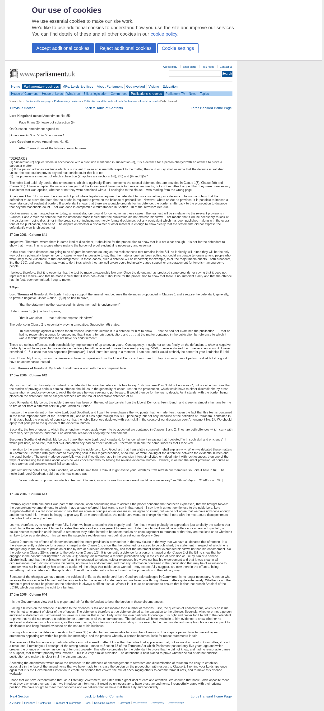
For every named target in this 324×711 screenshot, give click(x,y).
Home (15, 86)
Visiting (153, 86)
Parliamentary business (41, 86)
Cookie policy (157, 703)
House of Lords (52, 93)
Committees (119, 93)
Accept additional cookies (62, 48)
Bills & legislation (95, 93)
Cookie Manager (176, 703)
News (192, 93)
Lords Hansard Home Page (211, 108)
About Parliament (110, 86)
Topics (204, 93)
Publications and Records (98, 101)
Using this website (104, 703)
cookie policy (164, 34)
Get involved (135, 86)
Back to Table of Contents (103, 108)
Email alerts (189, 66)
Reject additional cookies (126, 48)
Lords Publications (126, 101)
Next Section (19, 696)
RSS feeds (208, 66)
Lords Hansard (148, 101)
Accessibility (170, 66)
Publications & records (146, 93)
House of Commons (24, 93)
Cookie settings (178, 48)
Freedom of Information (68, 703)
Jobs (88, 703)
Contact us (226, 66)
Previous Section (22, 108)
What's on (73, 93)
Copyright (124, 703)
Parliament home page (38, 101)
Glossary (29, 703)
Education (170, 86)
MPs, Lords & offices (77, 86)
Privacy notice (140, 703)
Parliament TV (175, 93)
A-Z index (15, 703)
